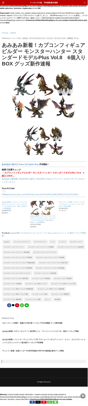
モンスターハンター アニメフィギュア (45, 252)
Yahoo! (22, 164)
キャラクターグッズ (40, 242)
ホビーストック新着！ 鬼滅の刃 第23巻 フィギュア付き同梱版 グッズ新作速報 (32, 323)
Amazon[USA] (40, 194)
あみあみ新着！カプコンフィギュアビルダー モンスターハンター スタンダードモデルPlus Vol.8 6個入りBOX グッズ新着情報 (14, 205)
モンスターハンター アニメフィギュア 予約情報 (18, 257)
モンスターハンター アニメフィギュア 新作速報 (50, 268)
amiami (13, 194)
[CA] (66, 194)
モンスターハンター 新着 (40, 294)
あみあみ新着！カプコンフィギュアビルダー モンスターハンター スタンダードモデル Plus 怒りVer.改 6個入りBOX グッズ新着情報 (43, 219)
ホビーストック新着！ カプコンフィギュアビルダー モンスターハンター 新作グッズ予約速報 (72, 204)
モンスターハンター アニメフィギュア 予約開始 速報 (19, 262)
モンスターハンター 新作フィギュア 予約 (63, 283)
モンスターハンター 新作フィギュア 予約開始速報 (18, 289)
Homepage (5, 33)
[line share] (27, 305)
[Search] (84, 2)
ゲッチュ (9, 182)
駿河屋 (14, 178)
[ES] (75, 194)
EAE (28, 194)
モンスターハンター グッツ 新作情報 (45, 273)
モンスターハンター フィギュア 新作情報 (16, 278)
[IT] (70, 194)
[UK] (50, 194)
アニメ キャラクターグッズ (37, 38)
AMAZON (40, 178)
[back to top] (83, 396)
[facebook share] (9, 305)
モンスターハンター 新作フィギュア (36, 283)
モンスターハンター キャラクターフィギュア (17, 273)
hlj (32, 194)
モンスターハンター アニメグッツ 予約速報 (40, 247)
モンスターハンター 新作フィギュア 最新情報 (51, 289)
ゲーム (53, 242)
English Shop (32, 164)
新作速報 (57, 299)
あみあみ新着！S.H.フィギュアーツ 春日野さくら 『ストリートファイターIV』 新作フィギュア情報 (40, 331)
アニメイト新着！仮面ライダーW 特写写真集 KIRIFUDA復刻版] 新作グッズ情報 (33, 351)
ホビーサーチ (71, 178)
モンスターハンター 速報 (33, 299)
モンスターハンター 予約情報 (41, 278)
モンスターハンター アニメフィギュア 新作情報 (18, 268)
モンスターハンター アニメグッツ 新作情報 (70, 247)
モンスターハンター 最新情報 (12, 299)
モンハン (47, 299)
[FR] (60, 194)
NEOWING (23, 178)
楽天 (14, 164)
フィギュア (50, 38)
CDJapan (5, 194)
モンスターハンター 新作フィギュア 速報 (16, 294)
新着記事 (13, 33)
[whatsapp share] (22, 305)
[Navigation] (2, 2)
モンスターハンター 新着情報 (60, 294)
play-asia (21, 194)
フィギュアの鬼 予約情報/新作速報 (44, 3)
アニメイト (59, 178)
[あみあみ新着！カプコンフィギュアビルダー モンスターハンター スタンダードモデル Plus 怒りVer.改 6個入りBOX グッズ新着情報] (42, 214)
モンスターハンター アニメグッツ (14, 247)
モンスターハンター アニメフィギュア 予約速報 (50, 257)
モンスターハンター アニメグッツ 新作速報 (16, 252)
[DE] (55, 194)
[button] (32, 402)
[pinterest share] (17, 305)
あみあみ (25, 38)
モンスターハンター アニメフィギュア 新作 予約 (53, 262)
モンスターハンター (60, 38)
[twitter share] (13, 305)
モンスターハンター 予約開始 (12, 283)
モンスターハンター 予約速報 (62, 278)
